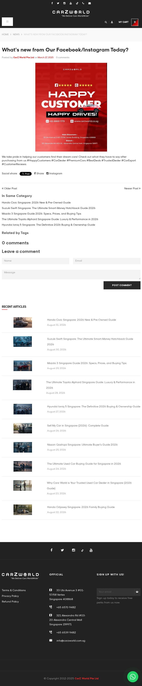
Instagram (55, 173)
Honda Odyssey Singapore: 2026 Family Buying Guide (81, 507)
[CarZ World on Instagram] (66, 3)
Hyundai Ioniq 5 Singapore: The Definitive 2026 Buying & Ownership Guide (48, 225)
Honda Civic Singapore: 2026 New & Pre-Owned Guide (36, 202)
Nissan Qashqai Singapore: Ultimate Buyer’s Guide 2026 (82, 445)
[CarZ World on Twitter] (60, 3)
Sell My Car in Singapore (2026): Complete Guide (78, 425)
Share (40, 173)
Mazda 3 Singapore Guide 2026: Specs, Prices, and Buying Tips (41, 213)
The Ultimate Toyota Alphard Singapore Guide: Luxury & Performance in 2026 (50, 219)
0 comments (62, 58)
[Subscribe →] (137, 592)
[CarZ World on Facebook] (53, 3)
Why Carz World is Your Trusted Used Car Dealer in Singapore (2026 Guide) (89, 486)
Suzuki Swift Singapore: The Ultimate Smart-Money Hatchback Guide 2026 (48, 208)
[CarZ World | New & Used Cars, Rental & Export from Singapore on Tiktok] (82, 553)
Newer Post (131, 188)
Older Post (10, 188)
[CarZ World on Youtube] (73, 3)
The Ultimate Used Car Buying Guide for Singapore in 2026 (84, 464)
